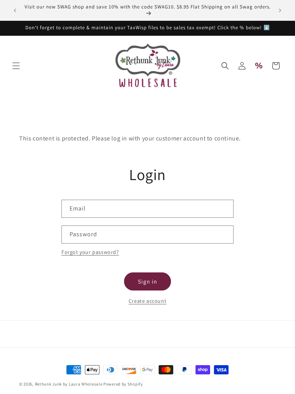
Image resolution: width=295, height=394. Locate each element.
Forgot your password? (90, 252)
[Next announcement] (280, 10)
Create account (147, 300)
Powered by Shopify (123, 384)
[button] (16, 65)
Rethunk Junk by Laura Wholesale (69, 384)
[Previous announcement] (15, 10)
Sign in (147, 281)
